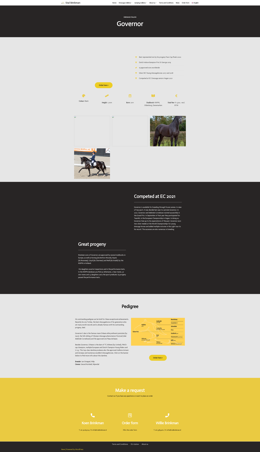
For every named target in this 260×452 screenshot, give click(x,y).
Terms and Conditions (166, 3)
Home (114, 3)
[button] (131, 2)
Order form (185, 3)
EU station (135, 444)
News (177, 3)
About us (145, 444)
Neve (63, 449)
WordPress (79, 449)
